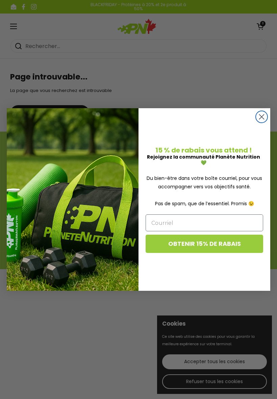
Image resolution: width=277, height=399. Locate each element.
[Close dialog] (262, 117)
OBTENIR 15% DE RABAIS (204, 243)
